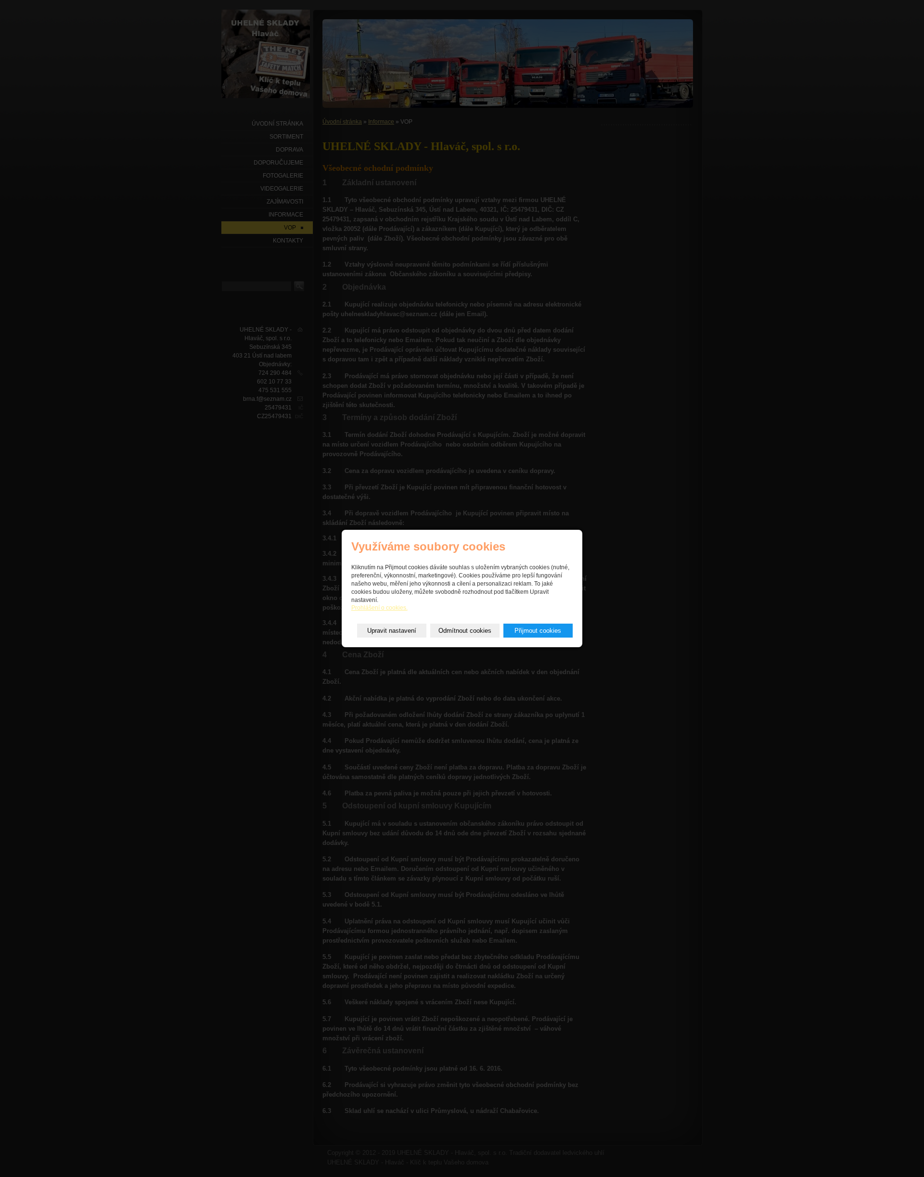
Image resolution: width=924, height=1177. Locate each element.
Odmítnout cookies (464, 630)
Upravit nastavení (391, 630)
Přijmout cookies (537, 630)
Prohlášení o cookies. (379, 607)
